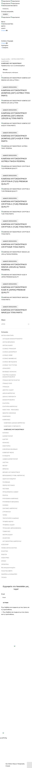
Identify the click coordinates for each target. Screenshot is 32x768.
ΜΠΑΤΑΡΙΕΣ (5, 672)
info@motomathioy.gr (8, 724)
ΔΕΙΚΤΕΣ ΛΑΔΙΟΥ (8, 390)
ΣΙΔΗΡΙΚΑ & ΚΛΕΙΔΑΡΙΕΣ (9, 574)
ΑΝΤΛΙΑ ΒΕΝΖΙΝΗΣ (9, 342)
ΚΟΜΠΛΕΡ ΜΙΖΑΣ (8, 452)
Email (3, 594)
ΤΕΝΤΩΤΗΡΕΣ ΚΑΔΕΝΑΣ (11, 518)
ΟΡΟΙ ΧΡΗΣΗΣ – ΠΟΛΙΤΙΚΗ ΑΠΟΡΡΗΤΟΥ (14, 700)
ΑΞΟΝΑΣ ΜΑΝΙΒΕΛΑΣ (10, 358)
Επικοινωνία (16, 639)
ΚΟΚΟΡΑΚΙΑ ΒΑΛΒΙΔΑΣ (10, 449)
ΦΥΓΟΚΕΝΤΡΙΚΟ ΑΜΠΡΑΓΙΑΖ (12, 541)
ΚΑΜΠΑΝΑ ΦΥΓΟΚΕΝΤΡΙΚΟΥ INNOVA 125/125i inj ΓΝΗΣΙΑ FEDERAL (14, 267)
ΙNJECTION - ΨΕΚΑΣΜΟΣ (11, 409)
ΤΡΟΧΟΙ (3, 577)
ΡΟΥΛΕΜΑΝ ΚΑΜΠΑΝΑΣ (10, 498)
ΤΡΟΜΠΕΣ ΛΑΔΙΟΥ (9, 525)
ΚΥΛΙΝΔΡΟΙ (6, 456)
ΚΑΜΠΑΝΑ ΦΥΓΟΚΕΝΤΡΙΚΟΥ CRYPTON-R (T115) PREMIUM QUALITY (14, 181)
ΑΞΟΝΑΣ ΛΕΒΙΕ (8, 355)
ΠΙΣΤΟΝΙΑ (6, 488)
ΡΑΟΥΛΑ (5, 495)
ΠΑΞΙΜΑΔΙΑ (6, 482)
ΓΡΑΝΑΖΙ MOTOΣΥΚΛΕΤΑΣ (11, 380)
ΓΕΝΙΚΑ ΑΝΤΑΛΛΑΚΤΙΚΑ (9, 548)
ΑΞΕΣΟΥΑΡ (5, 544)
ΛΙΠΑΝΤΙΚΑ (5, 564)
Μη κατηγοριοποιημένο (8, 567)
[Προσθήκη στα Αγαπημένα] (12, 83)
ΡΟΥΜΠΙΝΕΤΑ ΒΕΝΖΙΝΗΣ (11, 502)
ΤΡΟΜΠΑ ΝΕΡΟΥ (8, 521)
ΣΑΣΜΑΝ (5, 505)
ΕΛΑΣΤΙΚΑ (4, 551)
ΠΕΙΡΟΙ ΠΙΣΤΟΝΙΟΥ (9, 485)
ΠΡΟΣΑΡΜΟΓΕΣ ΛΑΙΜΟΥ (10, 492)
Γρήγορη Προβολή (8, 83)
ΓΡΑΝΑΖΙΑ (6, 387)
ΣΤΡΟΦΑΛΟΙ (7, 511)
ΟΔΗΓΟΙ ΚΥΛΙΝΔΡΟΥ (9, 479)
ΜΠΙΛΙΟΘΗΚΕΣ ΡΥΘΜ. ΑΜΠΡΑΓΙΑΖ (14, 475)
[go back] (3, 47)
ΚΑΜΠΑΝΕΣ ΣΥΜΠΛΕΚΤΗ (12, 426)
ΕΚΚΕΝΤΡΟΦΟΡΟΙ (9, 400)
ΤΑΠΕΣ (5, 515)
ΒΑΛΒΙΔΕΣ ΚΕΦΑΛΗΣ (9, 371)
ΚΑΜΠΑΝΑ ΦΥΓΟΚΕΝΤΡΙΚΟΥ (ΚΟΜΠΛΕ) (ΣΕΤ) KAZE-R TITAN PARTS (15, 138)
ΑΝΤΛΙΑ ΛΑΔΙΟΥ (8, 345)
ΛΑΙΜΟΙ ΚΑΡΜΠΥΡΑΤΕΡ (10, 459)
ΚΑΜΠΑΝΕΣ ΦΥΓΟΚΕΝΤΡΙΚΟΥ (14, 429)
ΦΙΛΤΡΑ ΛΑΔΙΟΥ (8, 534)
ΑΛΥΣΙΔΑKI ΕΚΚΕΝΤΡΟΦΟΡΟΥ (13, 339)
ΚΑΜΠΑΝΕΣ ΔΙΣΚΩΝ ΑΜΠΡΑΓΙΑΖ (14, 423)
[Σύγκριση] (3, 83)
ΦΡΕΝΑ (3, 685)
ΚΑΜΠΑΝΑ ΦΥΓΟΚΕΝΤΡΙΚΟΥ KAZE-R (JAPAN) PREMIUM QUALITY (14, 290)
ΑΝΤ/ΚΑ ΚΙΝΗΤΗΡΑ (7, 335)
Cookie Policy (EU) (7, 710)
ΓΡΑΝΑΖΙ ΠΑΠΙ (7, 383)
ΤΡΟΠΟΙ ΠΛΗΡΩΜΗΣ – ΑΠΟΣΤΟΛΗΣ (13, 704)
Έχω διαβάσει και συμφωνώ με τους (15, 608)
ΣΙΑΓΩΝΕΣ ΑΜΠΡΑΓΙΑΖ (10, 508)
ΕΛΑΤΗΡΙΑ (6, 403)
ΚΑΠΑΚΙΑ (6, 433)
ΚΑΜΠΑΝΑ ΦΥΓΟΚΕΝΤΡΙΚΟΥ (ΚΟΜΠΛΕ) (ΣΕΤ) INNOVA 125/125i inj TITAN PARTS (14, 115)
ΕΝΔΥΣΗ (4, 554)
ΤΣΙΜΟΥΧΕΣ (6, 531)
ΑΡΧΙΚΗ (3, 697)
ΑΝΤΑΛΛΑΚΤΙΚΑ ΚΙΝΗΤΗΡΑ (10, 653)
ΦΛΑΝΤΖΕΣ (6, 538)
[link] (16, 733)
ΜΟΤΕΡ (5, 465)
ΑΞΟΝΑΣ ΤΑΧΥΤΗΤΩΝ (10, 365)
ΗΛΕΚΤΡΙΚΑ (5, 557)
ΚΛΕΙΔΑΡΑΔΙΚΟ (6, 688)
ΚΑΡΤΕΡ (5, 439)
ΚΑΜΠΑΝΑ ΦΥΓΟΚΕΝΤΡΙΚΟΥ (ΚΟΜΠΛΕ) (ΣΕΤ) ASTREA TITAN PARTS (15, 93)
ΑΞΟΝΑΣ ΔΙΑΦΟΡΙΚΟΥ (10, 352)
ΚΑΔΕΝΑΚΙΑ (6, 416)
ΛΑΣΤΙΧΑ (5, 462)
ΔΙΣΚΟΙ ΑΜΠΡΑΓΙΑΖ (9, 393)
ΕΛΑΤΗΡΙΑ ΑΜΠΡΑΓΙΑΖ (10, 406)
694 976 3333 (5, 722)
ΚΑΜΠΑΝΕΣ (6, 419)
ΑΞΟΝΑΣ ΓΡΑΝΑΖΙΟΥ (9, 348)
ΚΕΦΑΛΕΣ (6, 442)
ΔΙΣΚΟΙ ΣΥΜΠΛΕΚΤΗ (9, 396)
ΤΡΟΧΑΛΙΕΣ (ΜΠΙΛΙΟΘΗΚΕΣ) (12, 528)
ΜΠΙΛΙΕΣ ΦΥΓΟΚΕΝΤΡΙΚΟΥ (11, 472)
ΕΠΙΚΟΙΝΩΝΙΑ (5, 707)
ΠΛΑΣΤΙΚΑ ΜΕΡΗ (6, 571)
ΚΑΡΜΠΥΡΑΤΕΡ (8, 436)
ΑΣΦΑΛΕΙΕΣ (6, 368)
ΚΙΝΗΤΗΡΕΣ (6, 446)
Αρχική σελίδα (5, 59)
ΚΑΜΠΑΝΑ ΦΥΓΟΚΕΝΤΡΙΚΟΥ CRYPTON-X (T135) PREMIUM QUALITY (14, 204)
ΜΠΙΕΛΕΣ (6, 469)
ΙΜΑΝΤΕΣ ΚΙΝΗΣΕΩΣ (9, 413)
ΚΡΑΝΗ (3, 561)
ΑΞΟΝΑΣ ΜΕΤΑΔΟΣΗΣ (10, 362)
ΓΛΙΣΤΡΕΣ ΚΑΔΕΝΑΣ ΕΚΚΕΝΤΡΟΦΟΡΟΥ (9, 376)
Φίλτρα (5, 69)
